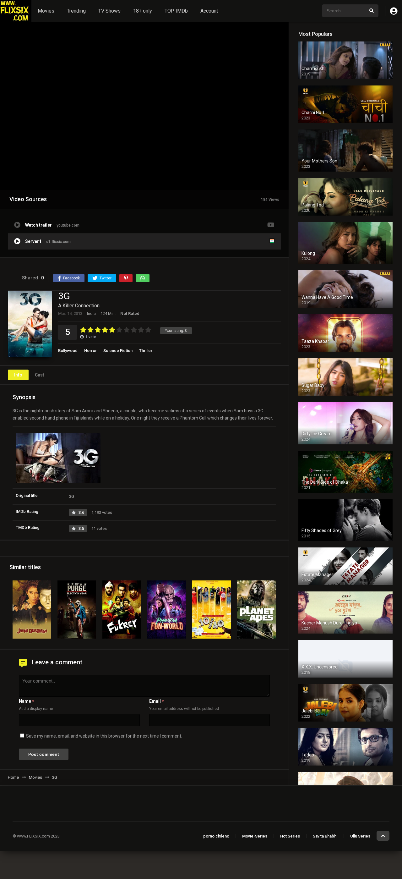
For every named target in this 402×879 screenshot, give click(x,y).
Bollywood (68, 351)
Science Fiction (118, 351)
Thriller (145, 351)
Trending (76, 11)
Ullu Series (360, 836)
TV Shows (109, 11)
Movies (46, 11)
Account (209, 11)
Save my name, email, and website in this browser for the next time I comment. (104, 736)
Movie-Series (254, 836)
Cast (39, 374)
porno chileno (216, 836)
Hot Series (290, 836)
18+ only (142, 11)
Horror (90, 351)
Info (18, 374)
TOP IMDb (176, 11)
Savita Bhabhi (325, 836)
